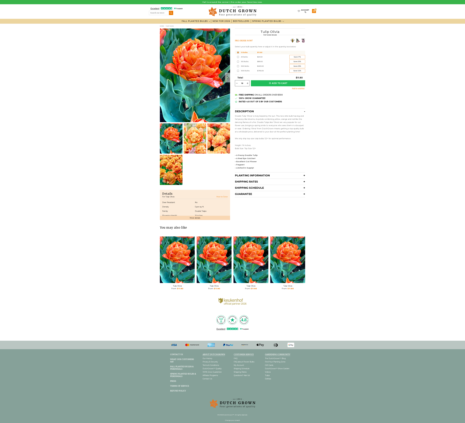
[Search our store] (171, 13)
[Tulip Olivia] (177, 259)
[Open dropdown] (209, 21)
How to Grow (222, 197)
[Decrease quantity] (237, 83)
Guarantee (243, 194)
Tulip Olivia (177, 286)
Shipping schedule (249, 187)
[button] (227, 77)
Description (244, 111)
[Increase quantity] (247, 83)
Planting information (252, 175)
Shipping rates (246, 181)
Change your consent (232, 420)
